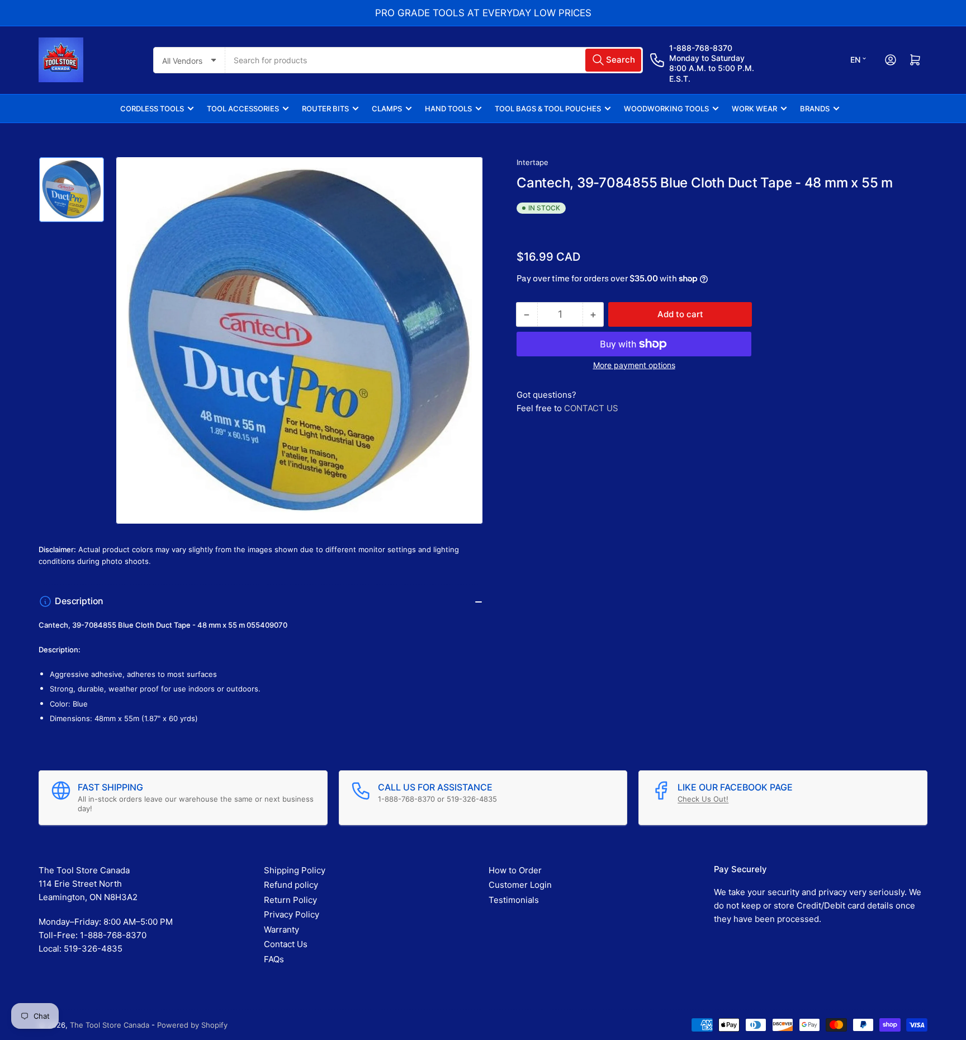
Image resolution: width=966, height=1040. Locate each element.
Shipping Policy (294, 870)
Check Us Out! (703, 798)
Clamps (387, 108)
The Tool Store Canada (109, 1024)
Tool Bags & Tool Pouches (548, 108)
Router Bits (325, 108)
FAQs (274, 959)
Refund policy (291, 884)
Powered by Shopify (192, 1024)
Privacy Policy (291, 914)
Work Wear (754, 108)
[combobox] (434, 60)
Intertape (532, 162)
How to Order (515, 870)
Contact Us (285, 944)
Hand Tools (448, 108)
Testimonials (514, 900)
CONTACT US (591, 408)
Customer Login (520, 884)
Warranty (281, 929)
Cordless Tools (152, 108)
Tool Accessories (243, 108)
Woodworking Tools (666, 108)
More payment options (634, 365)
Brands (815, 108)
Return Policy (290, 900)
